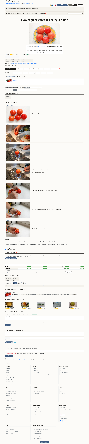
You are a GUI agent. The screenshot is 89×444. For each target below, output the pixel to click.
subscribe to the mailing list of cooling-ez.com (21, 359)
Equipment (36, 389)
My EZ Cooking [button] (34, 13)
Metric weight (24, 89)
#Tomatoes (20, 63)
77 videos (32, 3)
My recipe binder (37, 409)
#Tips (28, 63)
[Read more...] (36, 90)
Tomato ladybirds (55, 294)
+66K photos (26, 3)
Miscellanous (9, 375)
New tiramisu (36, 435)
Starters (8, 368)
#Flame (32, 63)
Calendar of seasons (11, 398)
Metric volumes (31, 89)
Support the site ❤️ (42, 13)
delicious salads (80, 241)
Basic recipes (9, 379)
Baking (35, 368)
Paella (61, 294)
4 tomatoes (27, 87)
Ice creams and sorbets (11, 407)
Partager (50, 72)
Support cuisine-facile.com (11, 258)
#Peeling (12, 63)
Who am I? (59, 5)
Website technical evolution (66, 412)
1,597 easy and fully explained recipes (13, 3)
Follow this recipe (9, 355)
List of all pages (10, 433)
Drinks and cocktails (11, 377)
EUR (16, 283)
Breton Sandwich (67, 294)
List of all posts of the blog (12, 431)
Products (8, 395)
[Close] (83, 8)
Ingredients (20, 68)
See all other (74, 294)
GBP (25, 283)
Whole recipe (8, 270)
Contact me (65, 5)
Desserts (9, 374)
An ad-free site (63, 411)
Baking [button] (24, 13)
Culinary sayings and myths (39, 375)
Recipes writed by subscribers (66, 374)
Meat (8, 372)
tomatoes (15, 80)
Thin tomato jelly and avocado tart (29, 294)
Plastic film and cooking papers (13, 414)
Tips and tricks (10, 381)
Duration (27, 68)
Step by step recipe (11, 68)
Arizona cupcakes (37, 436)
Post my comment (9, 342)
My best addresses (11, 400)
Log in (35, 414)
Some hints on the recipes (12, 391)
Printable (32, 72)
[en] (20, 90)
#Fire (35, 63)
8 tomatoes (33, 87)
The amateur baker (11, 412)
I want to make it (17, 72)
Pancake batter (37, 427)
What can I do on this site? (65, 409)
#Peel (16, 63)
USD (20, 283)
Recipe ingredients (10, 397)
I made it (26, 72)
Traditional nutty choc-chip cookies (41, 429)
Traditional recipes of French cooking (41, 374)
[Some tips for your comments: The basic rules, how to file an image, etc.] (15, 342)
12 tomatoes (38, 87)
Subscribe (70, 5)
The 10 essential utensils (39, 391)
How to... (62, 391)
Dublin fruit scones (37, 431)
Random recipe (63, 368)
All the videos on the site (12, 435)
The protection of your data (65, 416)
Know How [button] (19, 13)
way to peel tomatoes (42, 46)
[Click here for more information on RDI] (40, 272)
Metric (14, 89)
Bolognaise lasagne (38, 438)
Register (35, 412)
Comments (47, 68)
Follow (38, 72)
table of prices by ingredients (42, 285)
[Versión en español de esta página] (55, 5)
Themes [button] (14, 13)
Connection (81, 5)
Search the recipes (64, 372)
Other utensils (36, 393)
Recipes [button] (9, 13)
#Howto (24, 63)
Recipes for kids (37, 370)
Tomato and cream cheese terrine (44, 294)
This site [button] (28, 13)
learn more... (28, 9)
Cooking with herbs (11, 409)
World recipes (36, 372)
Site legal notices (63, 418)
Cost (42, 68)
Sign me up (8, 324)
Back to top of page (44, 442)
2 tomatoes (21, 87)
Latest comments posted (12, 427)
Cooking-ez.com (13, 1)
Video (44, 72)
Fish (8, 370)
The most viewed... (11, 429)
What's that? (36, 407)
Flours (8, 411)
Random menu (63, 370)
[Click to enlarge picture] (44, 33)
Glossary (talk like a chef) (12, 393)
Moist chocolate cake (38, 433)
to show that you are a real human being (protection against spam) (25, 322)
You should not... (63, 393)
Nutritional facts (35, 68)
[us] (18, 90)
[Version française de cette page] (53, 5)
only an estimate (24, 285)
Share (75, 5)
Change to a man (68, 272)
